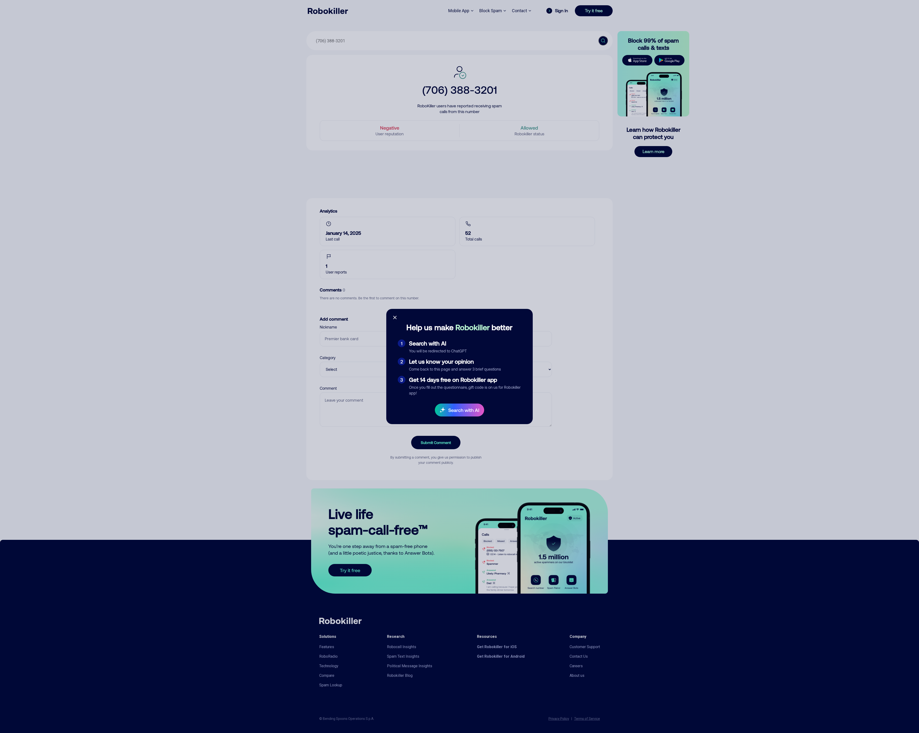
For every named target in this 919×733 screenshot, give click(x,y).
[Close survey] (395, 317)
